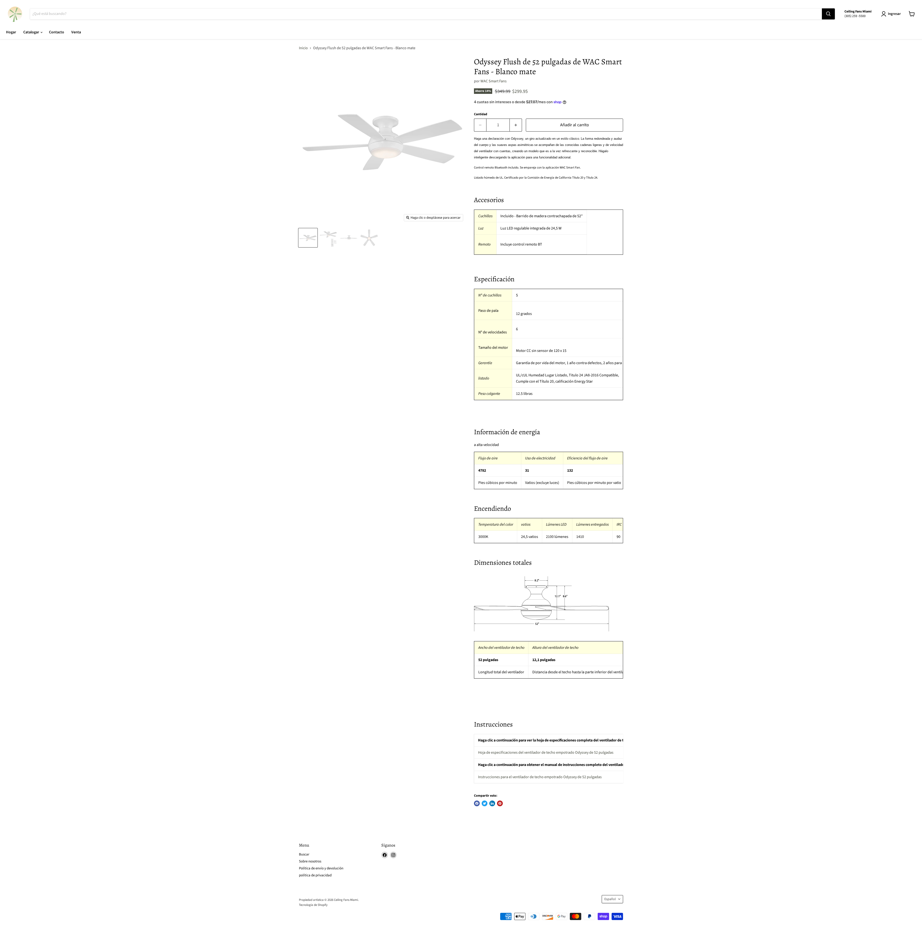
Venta (76, 32)
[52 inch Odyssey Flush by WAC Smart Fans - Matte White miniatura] (307, 237)
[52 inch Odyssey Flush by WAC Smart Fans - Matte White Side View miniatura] (348, 237)
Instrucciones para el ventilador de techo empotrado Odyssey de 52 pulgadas (540, 777)
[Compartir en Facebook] (477, 803)
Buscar (304, 854)
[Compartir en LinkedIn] (492, 803)
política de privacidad (315, 875)
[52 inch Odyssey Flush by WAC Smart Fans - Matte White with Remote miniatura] (328, 237)
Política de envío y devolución (321, 868)
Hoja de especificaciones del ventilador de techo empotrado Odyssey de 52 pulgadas (545, 752)
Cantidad (480, 114)
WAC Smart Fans (493, 81)
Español (610, 899)
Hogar (11, 32)
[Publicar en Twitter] (484, 803)
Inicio (303, 48)
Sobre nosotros (310, 861)
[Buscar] (828, 13)
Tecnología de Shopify (313, 905)
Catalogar (31, 32)
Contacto (56, 32)
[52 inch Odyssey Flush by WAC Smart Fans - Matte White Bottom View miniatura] (369, 237)
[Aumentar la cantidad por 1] (516, 125)
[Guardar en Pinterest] (500, 803)
